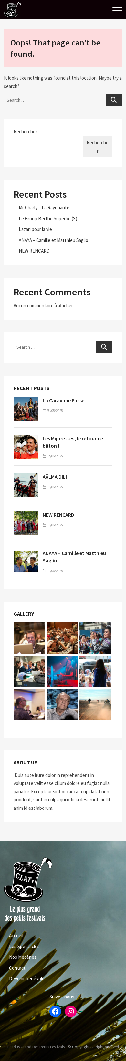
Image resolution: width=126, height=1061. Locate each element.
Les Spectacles (24, 946)
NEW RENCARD (34, 251)
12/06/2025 (54, 456)
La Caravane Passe (63, 400)
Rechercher (25, 131)
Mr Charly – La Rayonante (44, 207)
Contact (17, 968)
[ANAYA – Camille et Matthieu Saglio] (26, 553)
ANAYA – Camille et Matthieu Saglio (53, 240)
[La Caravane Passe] (26, 401)
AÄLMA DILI (55, 476)
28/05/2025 (54, 410)
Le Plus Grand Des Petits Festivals (36, 1047)
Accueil (16, 935)
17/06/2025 (54, 487)
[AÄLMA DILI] (26, 477)
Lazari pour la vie (35, 229)
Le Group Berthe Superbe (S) (48, 218)
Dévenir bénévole (27, 979)
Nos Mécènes (23, 957)
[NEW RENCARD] (26, 515)
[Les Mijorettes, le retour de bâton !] (26, 439)
